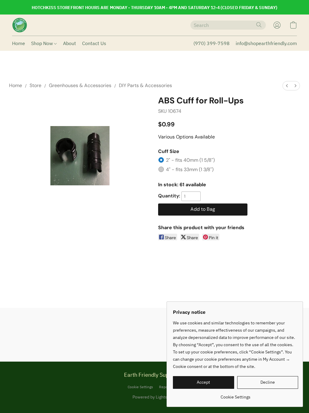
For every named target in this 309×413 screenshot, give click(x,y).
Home (18, 43)
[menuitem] (287, 85)
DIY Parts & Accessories (145, 85)
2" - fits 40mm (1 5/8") (190, 160)
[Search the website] (258, 25)
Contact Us (94, 43)
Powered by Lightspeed (154, 397)
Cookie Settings (140, 387)
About (69, 43)
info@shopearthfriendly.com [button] (266, 43)
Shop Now (42, 43)
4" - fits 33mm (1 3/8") (190, 169)
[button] (19, 25)
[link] (235, 395)
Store (35, 85)
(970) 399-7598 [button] (211, 43)
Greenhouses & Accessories (80, 85)
